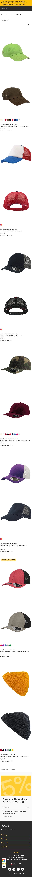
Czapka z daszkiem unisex (14, 125)
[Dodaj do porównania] (28, 24)
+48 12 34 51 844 (19, 855)
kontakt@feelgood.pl (17, 857)
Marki (12, 14)
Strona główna (5, 14)
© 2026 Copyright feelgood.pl (16, 873)
